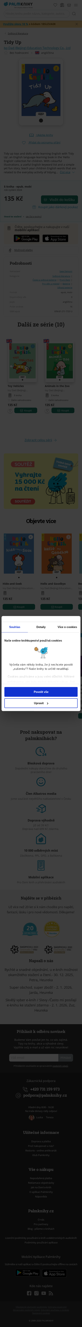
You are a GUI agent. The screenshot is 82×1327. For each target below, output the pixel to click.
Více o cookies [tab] (67, 627)
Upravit (39, 703)
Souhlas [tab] (14, 627)
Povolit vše (41, 691)
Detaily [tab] (41, 627)
